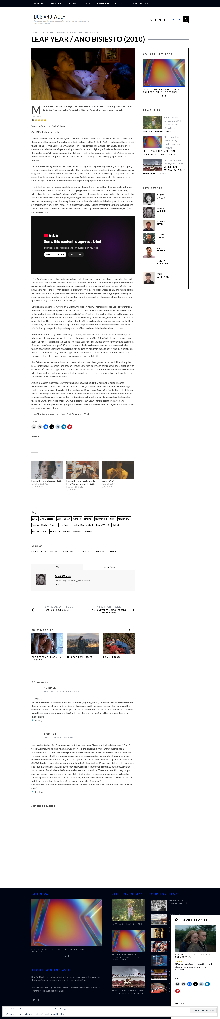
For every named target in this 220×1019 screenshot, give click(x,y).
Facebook (37, 551)
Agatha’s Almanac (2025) (157, 131)
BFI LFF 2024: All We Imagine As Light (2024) (178, 958)
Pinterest (68, 551)
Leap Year (64, 525)
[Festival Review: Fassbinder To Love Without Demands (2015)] (82, 470)
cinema (87, 518)
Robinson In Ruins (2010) (57, 608)
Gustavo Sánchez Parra (43, 525)
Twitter (53, 551)
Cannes (77, 518)
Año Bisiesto (46, 518)
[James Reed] (149, 225)
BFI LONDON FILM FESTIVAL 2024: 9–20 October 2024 (178, 972)
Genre (88, 4)
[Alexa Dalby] (149, 199)
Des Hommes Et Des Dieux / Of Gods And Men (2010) (109, 609)
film (112, 518)
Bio (57, 567)
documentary (170, 121)
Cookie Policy (58, 1014)
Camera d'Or (63, 518)
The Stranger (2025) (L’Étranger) (178, 902)
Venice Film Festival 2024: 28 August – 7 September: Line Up (178, 987)
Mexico (71, 32)
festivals (72, 4)
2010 (34, 518)
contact (60, 988)
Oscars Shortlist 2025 (178, 929)
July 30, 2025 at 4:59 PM (58, 737)
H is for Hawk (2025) (80, 657)
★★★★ (61, 32)
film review (123, 518)
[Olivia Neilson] (149, 265)
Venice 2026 (177, 163)
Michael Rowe (39, 531)
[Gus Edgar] (149, 252)
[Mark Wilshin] (149, 212)
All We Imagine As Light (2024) (177, 943)
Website (59, 585)
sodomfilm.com (138, 4)
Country (55, 4)
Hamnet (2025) (112, 657)
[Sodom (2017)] (118, 470)
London (167, 144)
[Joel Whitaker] (149, 278)
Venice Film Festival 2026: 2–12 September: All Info (162, 90)
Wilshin (88, 531)
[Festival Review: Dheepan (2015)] (47, 470)
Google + (84, 551)
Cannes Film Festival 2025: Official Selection (175, 918)
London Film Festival (82, 525)
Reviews (39, 4)
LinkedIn (100, 551)
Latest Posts (109, 567)
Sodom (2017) (108, 481)
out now (176, 144)
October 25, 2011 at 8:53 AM (61, 691)
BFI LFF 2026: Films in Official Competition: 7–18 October (159, 153)
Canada (174, 117)
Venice (167, 163)
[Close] (176, 919)
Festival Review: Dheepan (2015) (46, 481)
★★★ (167, 117)
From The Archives (109, 4)
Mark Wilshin (103, 525)
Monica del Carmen (60, 531)
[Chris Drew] (149, 238)
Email (113, 551)
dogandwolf (101, 518)
